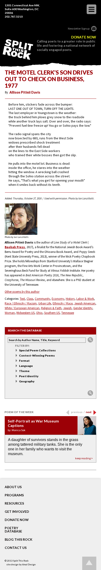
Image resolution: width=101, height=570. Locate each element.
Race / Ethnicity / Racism (21, 303)
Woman (10, 313)
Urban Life (44, 303)
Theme (24, 371)
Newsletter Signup (78, 28)
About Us (13, 487)
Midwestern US (25, 313)
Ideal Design (29, 564)
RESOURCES (14, 503)
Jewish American (84, 303)
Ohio (39, 313)
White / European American (22, 308)
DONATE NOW (83, 37)
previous (78, 412)
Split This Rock (21, 560)
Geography (27, 381)
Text (22, 299)
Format (24, 360)
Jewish (67, 308)
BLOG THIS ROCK (18, 539)
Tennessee (67, 313)
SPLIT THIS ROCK (17, 49)
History (70, 299)
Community (42, 299)
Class (30, 299)
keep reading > (84, 458)
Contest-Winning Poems (37, 355)
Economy (58, 299)
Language (26, 366)
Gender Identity (82, 308)
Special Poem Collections (37, 350)
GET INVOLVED (17, 511)
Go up (89, 563)
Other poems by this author (22, 292)
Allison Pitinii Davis (24, 92)
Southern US (52, 313)
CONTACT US (16, 547)
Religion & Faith (51, 308)
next (89, 412)
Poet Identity (29, 376)
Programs (14, 495)
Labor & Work (85, 299)
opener (91, 9)
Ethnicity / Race (63, 303)
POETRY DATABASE (13, 529)
